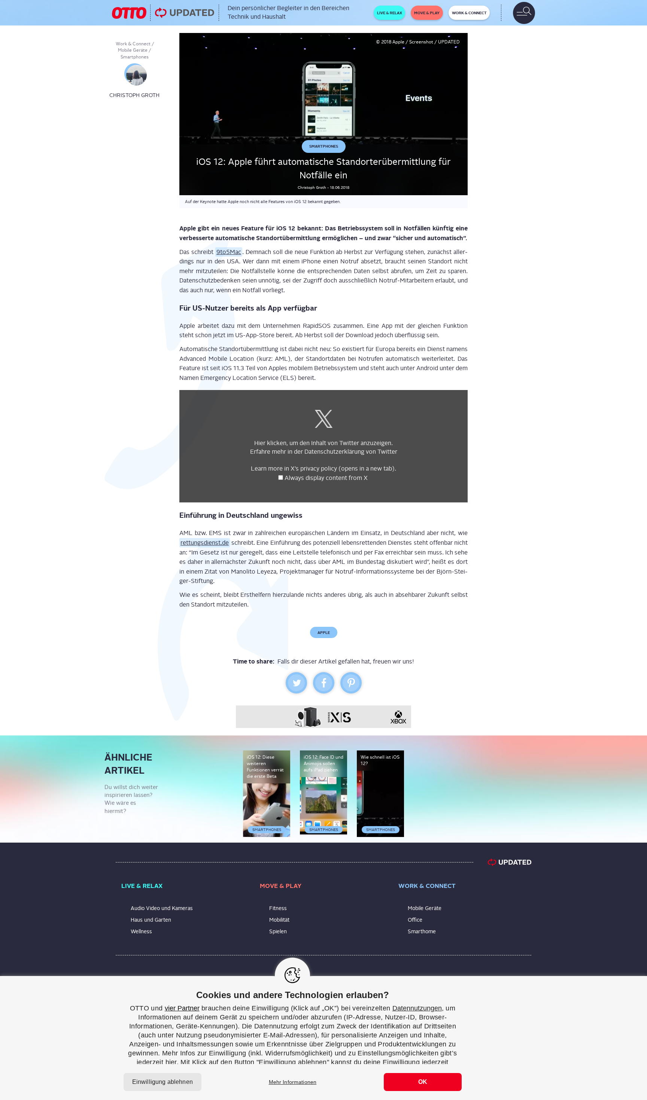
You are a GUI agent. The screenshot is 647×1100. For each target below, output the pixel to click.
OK (422, 1082)
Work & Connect (133, 43)
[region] (323, 1038)
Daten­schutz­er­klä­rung (334, 451)
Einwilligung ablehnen (162, 1082)
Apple (324, 632)
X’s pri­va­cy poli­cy (343, 468)
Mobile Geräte (133, 50)
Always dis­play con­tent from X (327, 478)
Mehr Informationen (293, 1082)
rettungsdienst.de (204, 543)
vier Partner (182, 1008)
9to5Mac (228, 252)
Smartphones (135, 57)
